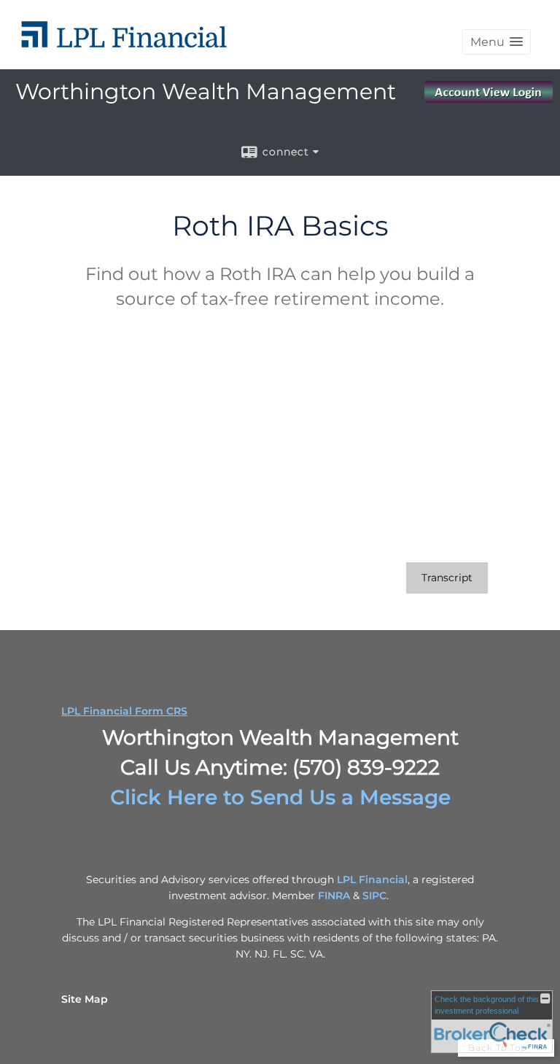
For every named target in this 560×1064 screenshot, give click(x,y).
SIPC (374, 895)
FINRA (334, 895)
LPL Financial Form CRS (124, 711)
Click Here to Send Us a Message (280, 797)
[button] (496, 42)
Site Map (84, 999)
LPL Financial (372, 879)
